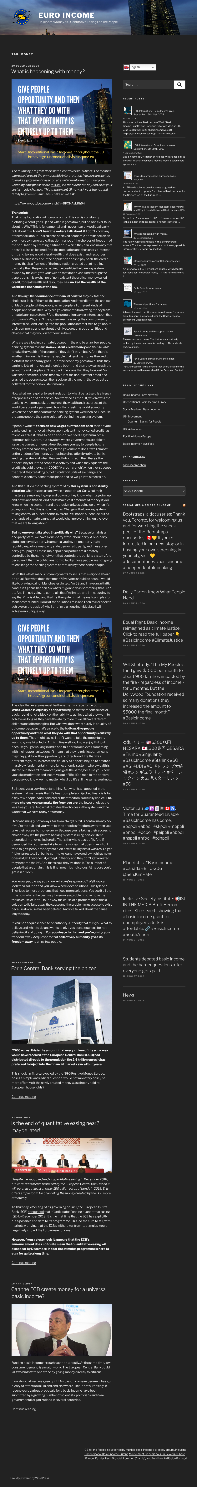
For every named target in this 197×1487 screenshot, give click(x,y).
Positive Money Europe (137, 436)
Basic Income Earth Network (141, 394)
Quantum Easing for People (144, 421)
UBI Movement (132, 416)
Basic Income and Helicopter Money (153, 331)
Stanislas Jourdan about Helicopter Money (157, 261)
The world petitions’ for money (150, 304)
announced (36, 1212)
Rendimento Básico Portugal (169, 1458)
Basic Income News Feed (138, 443)
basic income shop (134, 465)
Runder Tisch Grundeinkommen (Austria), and (123, 1458)
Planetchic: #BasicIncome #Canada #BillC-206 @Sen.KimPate (148, 868)
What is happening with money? (48, 71)
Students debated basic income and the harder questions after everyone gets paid (154, 964)
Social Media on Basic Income (141, 409)
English (134, 67)
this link (56, 185)
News (128, 995)
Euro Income (66, 15)
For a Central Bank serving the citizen (54, 968)
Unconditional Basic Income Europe (145, 402)
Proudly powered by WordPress (29, 1478)
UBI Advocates (132, 429)
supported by (117, 1449)
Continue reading (24, 1096)
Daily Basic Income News (147, 288)
